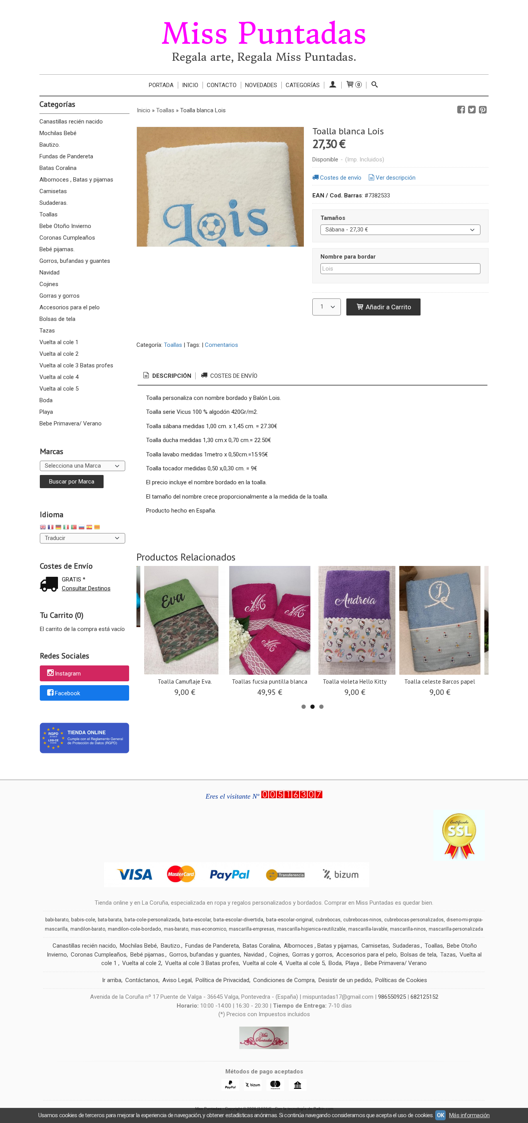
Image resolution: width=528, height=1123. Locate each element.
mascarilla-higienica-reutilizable (311, 929)
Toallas (48, 214)
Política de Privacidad (222, 980)
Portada (161, 85)
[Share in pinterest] (482, 109)
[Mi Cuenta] (332, 85)
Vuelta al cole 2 (58, 353)
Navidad (49, 272)
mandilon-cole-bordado (134, 929)
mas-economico (208, 929)
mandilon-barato (87, 929)
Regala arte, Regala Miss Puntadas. (264, 57)
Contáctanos (141, 980)
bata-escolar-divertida (238, 919)
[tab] (166, 376)
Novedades (261, 85)
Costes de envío (340, 177)
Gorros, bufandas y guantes (74, 260)
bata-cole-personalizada (152, 919)
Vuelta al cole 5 (58, 388)
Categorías (303, 85)
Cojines (48, 284)
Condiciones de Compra (284, 980)
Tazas (47, 330)
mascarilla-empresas (251, 929)
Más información (469, 1115)
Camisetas (53, 191)
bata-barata (110, 919)
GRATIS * (73, 579)
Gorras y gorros (59, 295)
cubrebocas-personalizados (414, 919)
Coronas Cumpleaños (67, 237)
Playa (46, 411)
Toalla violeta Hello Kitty (355, 681)
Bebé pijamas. (57, 249)
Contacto (222, 85)
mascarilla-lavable (367, 929)
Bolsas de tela (57, 318)
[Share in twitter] (472, 109)
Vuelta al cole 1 (58, 342)
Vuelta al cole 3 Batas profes (76, 365)
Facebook (67, 693)
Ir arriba (111, 980)
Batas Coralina (58, 168)
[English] (43, 528)
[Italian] (66, 528)
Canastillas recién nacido (71, 121)
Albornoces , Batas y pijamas (76, 179)
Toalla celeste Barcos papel (439, 681)
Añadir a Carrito (387, 307)
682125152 (424, 996)
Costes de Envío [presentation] (233, 375)
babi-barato (56, 919)
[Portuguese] (74, 528)
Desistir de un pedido (345, 980)
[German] (58, 528)
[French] (51, 528)
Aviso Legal (177, 980)
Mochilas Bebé (58, 133)
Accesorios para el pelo (69, 307)
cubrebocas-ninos (362, 919)
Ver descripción (396, 177)
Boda (46, 400)
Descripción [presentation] (171, 375)
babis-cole (83, 919)
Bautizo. (49, 144)
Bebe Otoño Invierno (65, 226)
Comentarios (221, 344)
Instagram (68, 673)
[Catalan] (98, 528)
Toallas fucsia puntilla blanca (269, 681)
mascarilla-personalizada (456, 929)
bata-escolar (196, 919)
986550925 (392, 996)
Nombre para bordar (348, 256)
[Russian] (81, 528)
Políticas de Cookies (401, 980)
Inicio (190, 85)
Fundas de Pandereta (66, 156)
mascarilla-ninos (408, 929)
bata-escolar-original (289, 919)
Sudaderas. (53, 202)
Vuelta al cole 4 (58, 377)
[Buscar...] (374, 85)
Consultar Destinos (86, 588)
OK (440, 1115)
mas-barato (176, 929)
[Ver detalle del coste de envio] (50, 585)
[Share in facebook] (461, 109)
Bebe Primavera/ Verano (70, 423)
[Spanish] (89, 528)
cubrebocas (328, 919)
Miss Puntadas (264, 33)
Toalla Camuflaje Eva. (185, 681)
